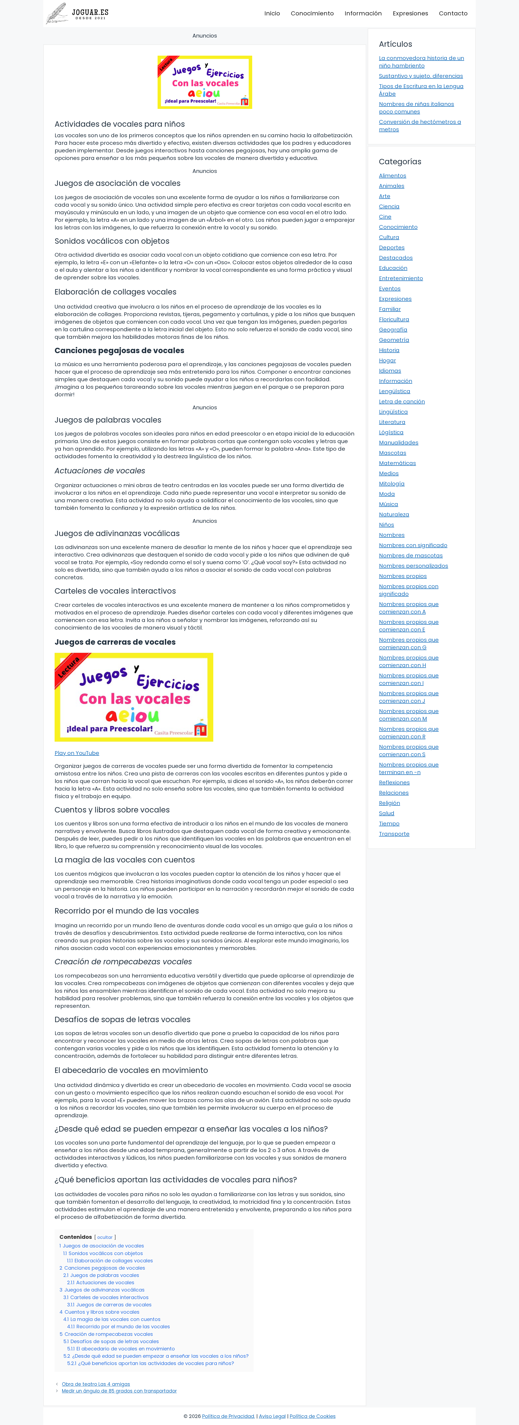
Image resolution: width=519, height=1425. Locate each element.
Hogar (387, 360)
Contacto (453, 13)
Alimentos (392, 175)
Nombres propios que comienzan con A (409, 608)
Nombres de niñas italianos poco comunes (416, 107)
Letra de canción (402, 401)
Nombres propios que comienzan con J (409, 697)
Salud (386, 813)
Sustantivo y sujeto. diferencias (421, 76)
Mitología (392, 483)
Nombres (392, 535)
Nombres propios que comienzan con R (409, 732)
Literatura (392, 422)
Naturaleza (394, 514)
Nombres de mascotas (411, 555)
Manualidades (398, 442)
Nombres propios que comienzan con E (409, 625)
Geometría (394, 340)
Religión (389, 803)
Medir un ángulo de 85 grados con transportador (119, 1391)
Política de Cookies (313, 1416)
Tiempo (389, 823)
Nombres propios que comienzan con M (409, 714)
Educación (393, 268)
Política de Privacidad (228, 1416)
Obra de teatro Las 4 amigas (96, 1384)
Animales (391, 186)
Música (388, 504)
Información (363, 13)
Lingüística (393, 412)
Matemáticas (397, 463)
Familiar (390, 309)
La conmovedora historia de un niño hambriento (421, 61)
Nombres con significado (413, 545)
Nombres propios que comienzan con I (409, 679)
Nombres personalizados (413, 566)
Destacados (396, 258)
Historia (389, 350)
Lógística (391, 432)
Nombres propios (403, 576)
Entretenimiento (401, 278)
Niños (386, 524)
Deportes (392, 247)
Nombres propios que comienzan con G (409, 643)
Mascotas (392, 453)
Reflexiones (394, 782)
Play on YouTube (77, 753)
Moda (387, 494)
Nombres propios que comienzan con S (409, 750)
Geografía (393, 329)
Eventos (390, 288)
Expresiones (410, 13)
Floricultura (394, 319)
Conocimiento (312, 13)
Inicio (272, 13)
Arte (384, 196)
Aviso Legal (272, 1416)
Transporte (394, 834)
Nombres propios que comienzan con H (409, 661)
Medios (389, 473)
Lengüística (394, 391)
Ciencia (389, 206)
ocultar (105, 1237)
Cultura (389, 237)
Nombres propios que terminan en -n (409, 768)
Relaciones (394, 793)
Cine (385, 216)
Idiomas (390, 370)
